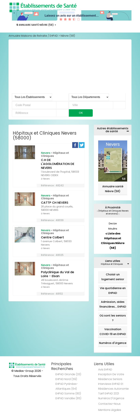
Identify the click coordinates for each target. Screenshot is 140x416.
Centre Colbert (52, 237)
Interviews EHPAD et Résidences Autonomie (113, 386)
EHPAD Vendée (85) (68, 398)
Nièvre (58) (68, 36)
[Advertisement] (70, 68)
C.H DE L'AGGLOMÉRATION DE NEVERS (57, 164)
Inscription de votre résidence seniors (111, 376)
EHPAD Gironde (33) (68, 374)
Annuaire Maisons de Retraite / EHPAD (33, 36)
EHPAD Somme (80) (68, 393)
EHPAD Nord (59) (66, 379)
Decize (113, 223)
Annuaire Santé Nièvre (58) (36, 25)
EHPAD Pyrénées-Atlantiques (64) (66, 386)
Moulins (112, 228)
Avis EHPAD (105, 369)
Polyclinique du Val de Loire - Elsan (57, 274)
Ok (81, 113)
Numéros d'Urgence (112, 343)
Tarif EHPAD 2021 (108, 393)
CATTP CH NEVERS (54, 202)
